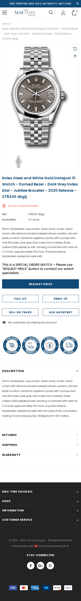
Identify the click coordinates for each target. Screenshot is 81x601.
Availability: (9, 219)
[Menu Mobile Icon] (4, 12)
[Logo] (25, 12)
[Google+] (40, 565)
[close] (77, 4)
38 (9, 322)
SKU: (4, 214)
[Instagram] (50, 565)
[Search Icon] (51, 13)
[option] (40, 98)
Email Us (61, 299)
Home (6, 23)
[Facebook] (30, 565)
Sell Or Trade (20, 312)
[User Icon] (63, 13)
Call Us (20, 299)
